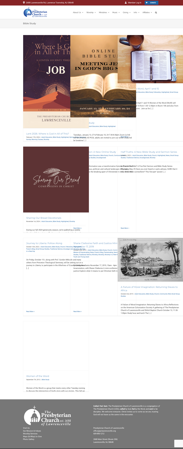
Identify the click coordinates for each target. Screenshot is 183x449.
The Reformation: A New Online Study (94, 152)
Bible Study (56, 137)
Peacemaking (108, 252)
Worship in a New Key (112, 255)
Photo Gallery (28, 439)
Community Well (165, 294)
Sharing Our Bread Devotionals (43, 218)
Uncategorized (101, 158)
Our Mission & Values (32, 431)
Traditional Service (132, 158)
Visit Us (26, 428)
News (168, 155)
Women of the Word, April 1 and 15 (140, 88)
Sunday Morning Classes (34, 139)
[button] (156, 12)
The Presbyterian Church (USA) (106, 409)
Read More (124, 137)
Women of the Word (37, 376)
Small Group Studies (42, 249)
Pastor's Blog (30, 249)
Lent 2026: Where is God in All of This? (47, 133)
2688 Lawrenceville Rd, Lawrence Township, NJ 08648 (50, 2)
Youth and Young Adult (81, 257)
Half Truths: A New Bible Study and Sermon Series (149, 152)
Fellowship (157, 92)
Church (110, 155)
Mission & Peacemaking (81, 252)
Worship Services (30, 434)
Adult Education (46, 137)
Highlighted (65, 137)
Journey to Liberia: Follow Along (44, 243)
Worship (46, 139)
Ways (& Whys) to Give (32, 436)
